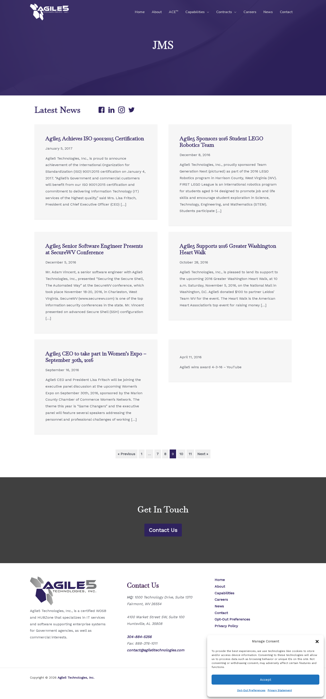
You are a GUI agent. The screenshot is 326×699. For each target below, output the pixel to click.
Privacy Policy (226, 626)
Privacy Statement (280, 690)
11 (190, 454)
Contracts (224, 12)
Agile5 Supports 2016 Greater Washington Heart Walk (228, 249)
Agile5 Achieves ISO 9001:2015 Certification (94, 138)
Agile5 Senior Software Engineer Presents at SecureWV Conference (94, 249)
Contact (286, 12)
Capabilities (195, 12)
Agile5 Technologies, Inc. (76, 677)
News (268, 12)
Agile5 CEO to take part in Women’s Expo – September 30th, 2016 (95, 356)
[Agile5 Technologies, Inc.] (49, 12)
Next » (202, 454)
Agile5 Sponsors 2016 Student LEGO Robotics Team (221, 141)
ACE (173, 12)
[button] (317, 641)
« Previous (126, 454)
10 (181, 454)
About (157, 12)
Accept (265, 680)
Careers (250, 12)
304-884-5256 (139, 637)
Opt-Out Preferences (251, 690)
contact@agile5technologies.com (155, 650)
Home (140, 12)
